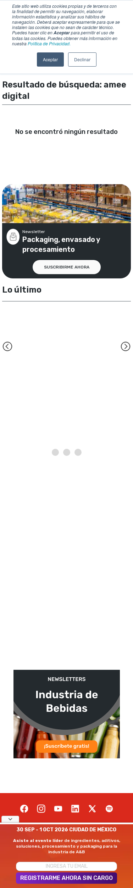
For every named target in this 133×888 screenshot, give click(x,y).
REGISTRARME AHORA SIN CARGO (66, 878)
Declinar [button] (82, 59)
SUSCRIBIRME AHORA (66, 267)
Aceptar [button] (50, 59)
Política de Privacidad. (49, 43)
